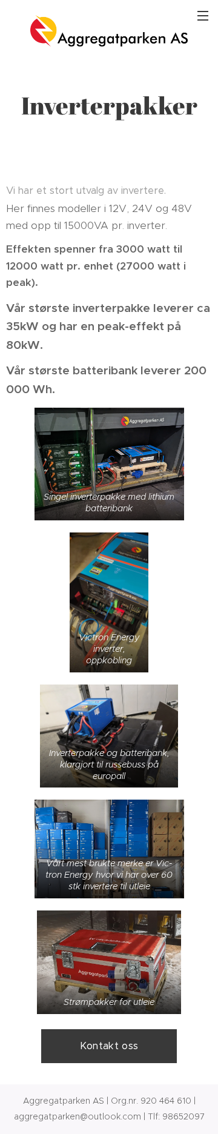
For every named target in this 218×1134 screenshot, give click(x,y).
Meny (203, 15)
